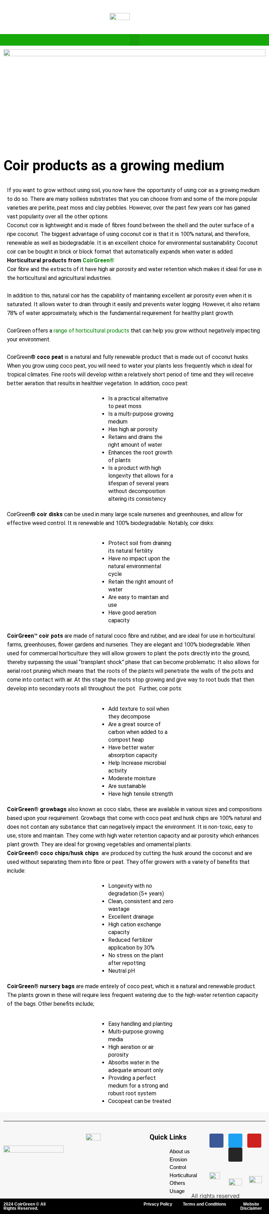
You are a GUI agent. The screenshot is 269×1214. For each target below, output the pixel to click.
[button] (134, 40)
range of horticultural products (91, 330)
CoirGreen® (98, 260)
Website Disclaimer (251, 1206)
